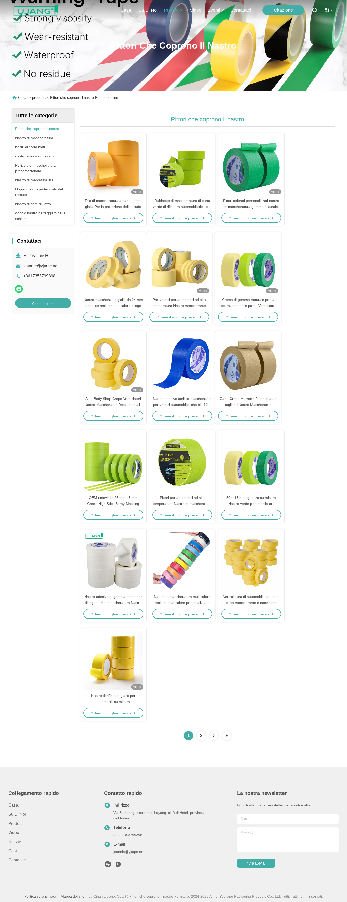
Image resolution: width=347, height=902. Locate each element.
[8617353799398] (118, 866)
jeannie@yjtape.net (40, 266)
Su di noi (148, 10)
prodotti (172, 10)
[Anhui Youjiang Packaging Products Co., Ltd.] (36, 10)
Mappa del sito (72, 896)
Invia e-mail (256, 863)
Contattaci (240, 10)
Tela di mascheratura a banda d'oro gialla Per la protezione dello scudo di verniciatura (113, 207)
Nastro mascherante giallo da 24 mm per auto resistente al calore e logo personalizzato (113, 306)
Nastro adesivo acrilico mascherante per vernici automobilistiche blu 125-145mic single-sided (182, 405)
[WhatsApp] (18, 289)
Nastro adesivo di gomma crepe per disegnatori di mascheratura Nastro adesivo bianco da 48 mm (113, 603)
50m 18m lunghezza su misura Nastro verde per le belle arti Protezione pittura (251, 504)
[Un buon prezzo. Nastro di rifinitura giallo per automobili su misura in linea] (113, 660)
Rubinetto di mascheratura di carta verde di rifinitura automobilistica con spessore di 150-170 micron (182, 207)
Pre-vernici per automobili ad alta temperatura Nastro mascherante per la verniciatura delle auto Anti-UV (179, 306)
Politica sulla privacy (40, 896)
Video (195, 10)
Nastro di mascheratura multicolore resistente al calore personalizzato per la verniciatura (182, 603)
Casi (12, 851)
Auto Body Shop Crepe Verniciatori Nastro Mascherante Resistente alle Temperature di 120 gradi (113, 405)
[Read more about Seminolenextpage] (213, 735)
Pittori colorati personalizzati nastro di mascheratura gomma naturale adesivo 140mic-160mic (251, 207)
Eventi (214, 10)
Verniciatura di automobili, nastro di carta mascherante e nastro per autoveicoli (251, 603)
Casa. (126, 10)
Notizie (14, 842)
